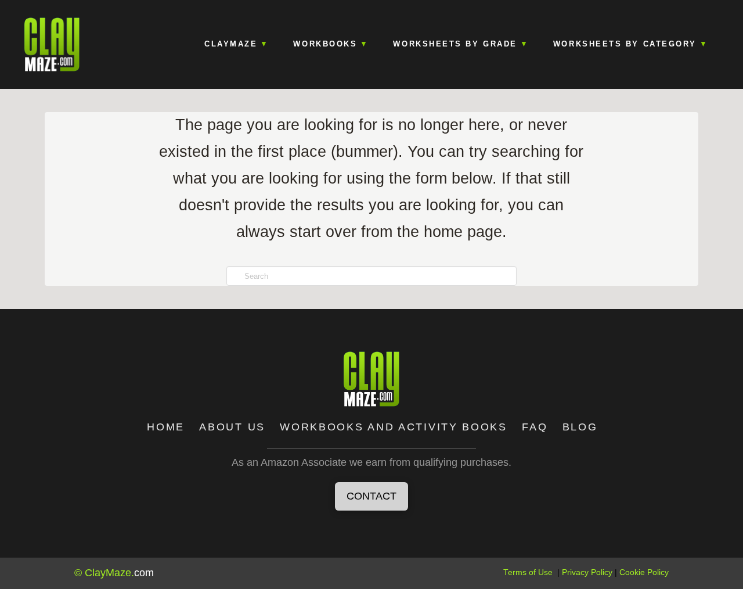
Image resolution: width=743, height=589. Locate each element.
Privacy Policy (587, 572)
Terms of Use (528, 572)
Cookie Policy (644, 572)
